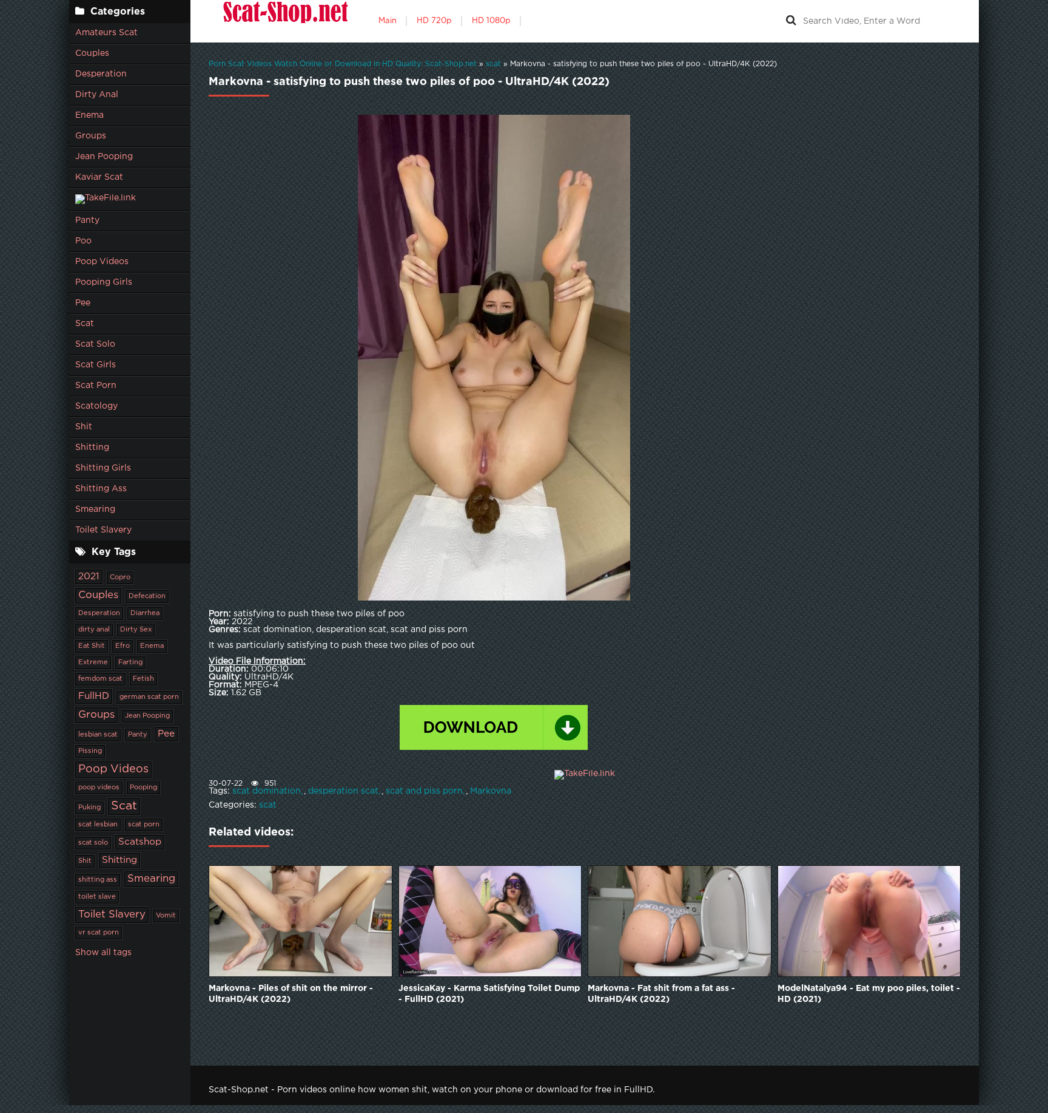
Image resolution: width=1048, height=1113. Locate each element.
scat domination (266, 791)
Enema (89, 115)
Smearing (95, 509)
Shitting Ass (101, 488)
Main (387, 21)
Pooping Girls (103, 282)
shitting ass (97, 880)
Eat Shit (91, 646)
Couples (92, 53)
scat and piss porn (424, 791)
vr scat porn (98, 933)
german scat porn (149, 697)
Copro (120, 577)
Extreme (93, 662)
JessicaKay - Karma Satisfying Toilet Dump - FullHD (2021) (489, 994)
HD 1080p (491, 21)
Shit (83, 427)
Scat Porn (95, 385)
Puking (89, 808)
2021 (88, 576)
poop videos (98, 788)
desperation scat (343, 791)
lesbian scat (98, 735)
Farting (130, 662)
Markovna (490, 791)
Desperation (101, 74)
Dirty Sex (136, 630)
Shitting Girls (103, 468)
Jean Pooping (104, 156)
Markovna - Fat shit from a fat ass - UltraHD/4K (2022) (661, 994)
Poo (83, 241)
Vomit (166, 916)
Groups (90, 136)
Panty (87, 220)
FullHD (93, 696)
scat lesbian (98, 825)
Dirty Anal (96, 94)
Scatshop (139, 842)
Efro (122, 646)
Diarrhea (145, 613)
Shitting (92, 447)
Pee (82, 303)
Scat (84, 323)
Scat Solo (95, 344)
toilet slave (97, 897)
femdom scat (100, 679)
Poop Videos (102, 261)
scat (268, 805)
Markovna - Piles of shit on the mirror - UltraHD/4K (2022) (291, 994)
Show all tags (103, 952)
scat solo (93, 843)
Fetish (143, 679)
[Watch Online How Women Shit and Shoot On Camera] (284, 21)
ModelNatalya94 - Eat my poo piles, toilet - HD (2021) (869, 994)
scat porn (144, 825)
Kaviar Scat (99, 177)
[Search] (791, 21)
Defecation (147, 596)
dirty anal (94, 630)
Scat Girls (95, 365)
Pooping (143, 788)
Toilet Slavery (103, 530)
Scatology (96, 406)
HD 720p (434, 21)
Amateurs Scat (106, 32)
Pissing (90, 751)
